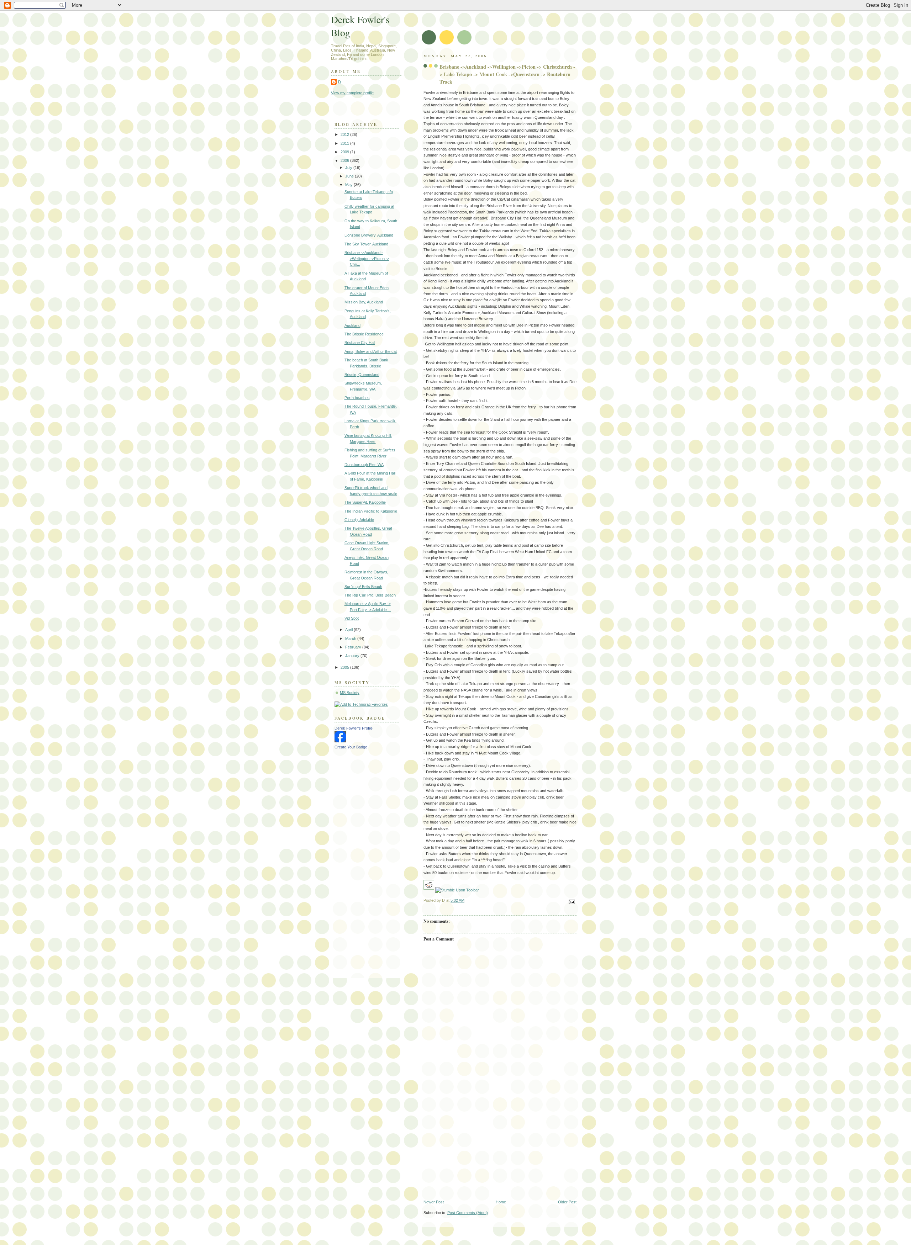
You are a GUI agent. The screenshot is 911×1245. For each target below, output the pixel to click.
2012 (345, 134)
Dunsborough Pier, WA (364, 464)
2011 (345, 143)
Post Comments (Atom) (467, 1212)
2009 (345, 152)
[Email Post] (570, 901)
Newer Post (433, 1202)
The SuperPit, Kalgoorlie (365, 502)
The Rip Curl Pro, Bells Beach (370, 595)
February (353, 647)
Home (501, 1202)
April (349, 629)
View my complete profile (352, 93)
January (352, 655)
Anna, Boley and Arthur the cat (370, 351)
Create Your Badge (351, 747)
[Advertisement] (499, 1146)
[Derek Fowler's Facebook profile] (340, 741)
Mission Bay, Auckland (363, 302)
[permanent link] (457, 890)
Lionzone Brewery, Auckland (368, 235)
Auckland (352, 325)
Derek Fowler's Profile (354, 728)
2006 (345, 160)
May (349, 184)
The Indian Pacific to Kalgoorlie (370, 511)
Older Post (567, 1202)
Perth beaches (357, 398)
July (349, 167)
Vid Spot (351, 618)
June (350, 176)
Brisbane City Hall (359, 342)
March (351, 638)
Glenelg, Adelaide (359, 520)
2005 (345, 667)
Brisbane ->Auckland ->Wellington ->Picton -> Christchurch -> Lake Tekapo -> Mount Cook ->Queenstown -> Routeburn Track (507, 74)
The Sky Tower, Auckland (366, 244)
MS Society (349, 692)
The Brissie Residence (364, 334)
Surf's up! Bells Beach (363, 586)
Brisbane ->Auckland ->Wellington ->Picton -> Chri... (366, 258)
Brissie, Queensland (361, 374)
